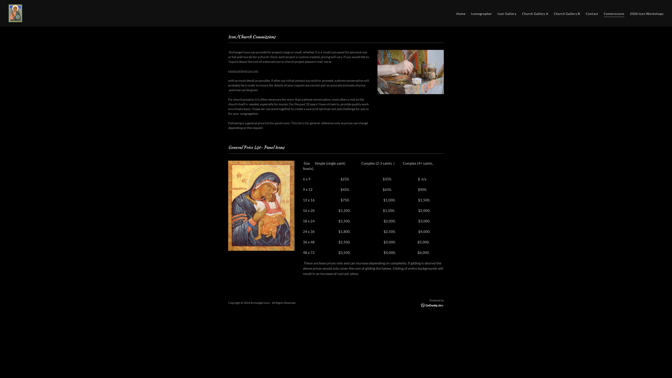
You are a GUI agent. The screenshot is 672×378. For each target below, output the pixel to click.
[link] (15, 13)
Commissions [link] (614, 14)
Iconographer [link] (481, 14)
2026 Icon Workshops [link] (647, 14)
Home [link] (461, 14)
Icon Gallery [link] (507, 14)
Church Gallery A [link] (535, 14)
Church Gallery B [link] (567, 14)
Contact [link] (592, 14)
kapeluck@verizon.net (243, 71)
